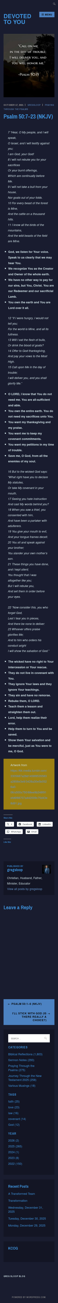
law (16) (13, 1113)
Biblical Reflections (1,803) (25, 1054)
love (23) (13, 1107)
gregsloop (34, 105)
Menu (48, 14)
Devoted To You (17, 19)
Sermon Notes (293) (21, 1060)
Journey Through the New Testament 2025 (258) (25, 1078)
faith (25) (14, 1101)
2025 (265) (15, 1146)
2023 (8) (13, 1158)
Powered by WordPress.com (29, 1297)
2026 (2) (13, 1140)
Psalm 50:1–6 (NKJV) (26, 1004)
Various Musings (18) (21, 1085)
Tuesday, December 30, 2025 (27, 1218)
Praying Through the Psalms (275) (21, 1068)
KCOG (13, 1248)
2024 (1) (13, 1152)
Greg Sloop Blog (14, 1276)
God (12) (14, 1124)
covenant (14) (17, 1119)
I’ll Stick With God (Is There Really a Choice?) (29, 1016)
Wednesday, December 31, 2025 (25, 1209)
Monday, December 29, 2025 (26, 1225)
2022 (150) (15, 1163)
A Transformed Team (21, 1193)
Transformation (17, 1200)
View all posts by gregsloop (24, 889)
